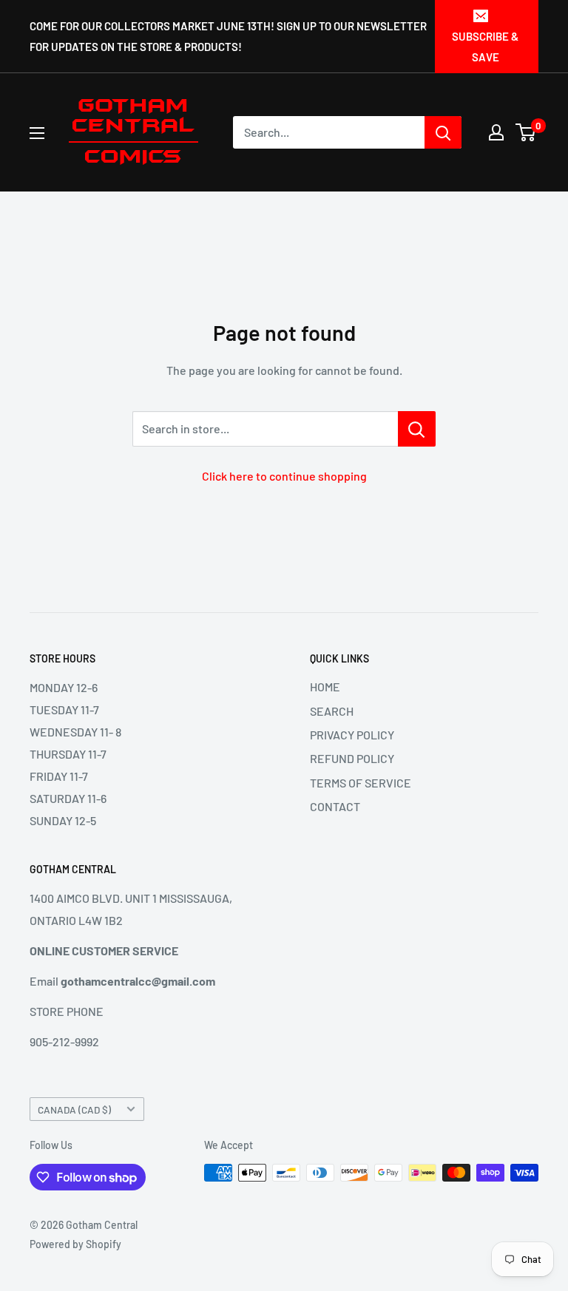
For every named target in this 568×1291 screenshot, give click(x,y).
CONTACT (335, 806)
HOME (325, 687)
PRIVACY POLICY (352, 735)
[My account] (496, 132)
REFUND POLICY (352, 758)
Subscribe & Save (485, 47)
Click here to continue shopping (284, 476)
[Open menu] (37, 133)
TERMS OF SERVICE (360, 783)
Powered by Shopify (75, 1244)
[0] (526, 132)
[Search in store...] (417, 429)
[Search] (443, 132)
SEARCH (332, 711)
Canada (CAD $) (74, 1109)
